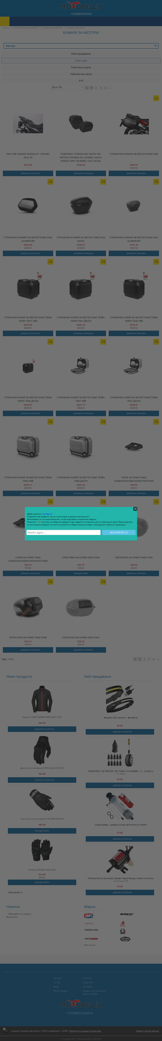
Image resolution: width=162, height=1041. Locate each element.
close (135, 509)
